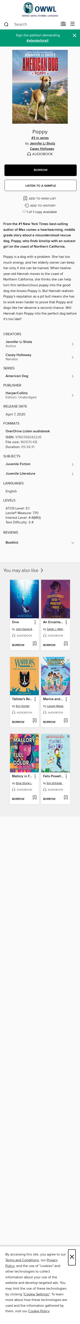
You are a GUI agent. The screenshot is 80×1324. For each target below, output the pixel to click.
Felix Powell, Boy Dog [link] (53, 776)
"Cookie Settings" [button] (36, 1294)
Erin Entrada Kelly (56, 783)
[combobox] (30, 24)
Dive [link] (15, 622)
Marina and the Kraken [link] (53, 699)
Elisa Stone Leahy (25, 783)
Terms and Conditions (22, 1260)
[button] (40, 170)
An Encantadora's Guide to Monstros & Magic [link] (53, 622)
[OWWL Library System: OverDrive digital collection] (40, 9)
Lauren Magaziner (56, 706)
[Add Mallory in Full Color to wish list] (34, 798)
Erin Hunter (23, 706)
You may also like (21, 571)
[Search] (6, 24)
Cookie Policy (38, 1311)
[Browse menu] (72, 24)
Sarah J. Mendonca (56, 629)
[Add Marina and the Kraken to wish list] (65, 721)
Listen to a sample (40, 186)
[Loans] (63, 25)
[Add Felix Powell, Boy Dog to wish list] (65, 798)
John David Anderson (25, 629)
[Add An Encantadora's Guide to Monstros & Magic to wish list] (65, 644)
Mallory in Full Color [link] (22, 776)
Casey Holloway (42, 149)
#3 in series (40, 138)
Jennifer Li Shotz (42, 144)
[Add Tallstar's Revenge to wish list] (34, 721)
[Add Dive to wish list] (34, 644)
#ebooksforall (37, 40)
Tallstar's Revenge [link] (22, 699)
